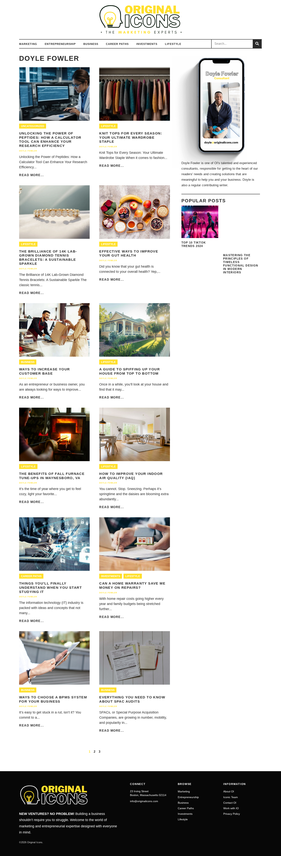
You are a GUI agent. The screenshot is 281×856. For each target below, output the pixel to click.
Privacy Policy (231, 813)
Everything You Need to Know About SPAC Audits (132, 699)
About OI (228, 791)
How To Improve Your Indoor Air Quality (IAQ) (131, 476)
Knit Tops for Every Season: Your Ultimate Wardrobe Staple (130, 137)
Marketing (28, 43)
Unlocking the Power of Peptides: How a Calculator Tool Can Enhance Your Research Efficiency (50, 139)
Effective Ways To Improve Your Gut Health (128, 253)
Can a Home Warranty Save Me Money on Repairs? (132, 585)
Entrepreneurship (60, 43)
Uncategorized (32, 126)
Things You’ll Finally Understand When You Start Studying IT (50, 587)
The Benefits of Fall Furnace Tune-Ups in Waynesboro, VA (51, 476)
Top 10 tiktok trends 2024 (193, 244)
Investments (146, 43)
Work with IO (231, 808)
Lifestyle (173, 43)
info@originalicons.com (144, 801)
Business (90, 43)
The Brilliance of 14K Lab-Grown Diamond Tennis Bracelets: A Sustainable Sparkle (48, 257)
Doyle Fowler (28, 151)
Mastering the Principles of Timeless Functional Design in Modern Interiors (240, 263)
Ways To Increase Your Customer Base (44, 371)
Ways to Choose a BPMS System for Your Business (53, 699)
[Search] (257, 44)
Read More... (31, 175)
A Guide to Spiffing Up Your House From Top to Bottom (129, 371)
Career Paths (117, 43)
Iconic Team (230, 797)
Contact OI (229, 802)
